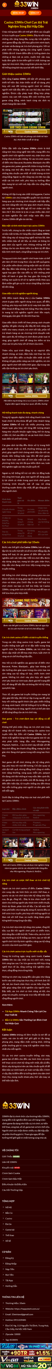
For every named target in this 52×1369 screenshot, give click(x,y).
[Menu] (4, 5)
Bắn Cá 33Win (12, 1019)
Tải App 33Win (12, 1011)
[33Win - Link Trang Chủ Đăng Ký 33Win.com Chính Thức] (26, 5)
